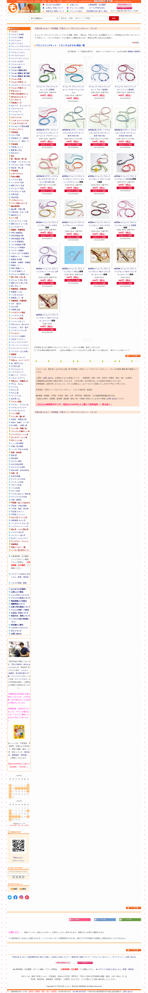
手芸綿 (13, 506)
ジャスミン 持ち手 (18, 535)
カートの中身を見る (97, 8)
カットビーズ (25, 106)
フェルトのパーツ (18, 64)
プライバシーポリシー (101, 957)
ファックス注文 (76, 11)
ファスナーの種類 (18, 336)
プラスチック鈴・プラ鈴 (20, 165)
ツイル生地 (15, 488)
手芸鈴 (13, 162)
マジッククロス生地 (19, 497)
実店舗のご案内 (17, 625)
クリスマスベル (24, 162)
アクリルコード (17, 369)
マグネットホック (18, 357)
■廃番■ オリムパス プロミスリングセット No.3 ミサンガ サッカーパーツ (125, 271)
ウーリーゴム (16, 396)
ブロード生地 (16, 485)
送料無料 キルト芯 (18, 520)
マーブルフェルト (18, 55)
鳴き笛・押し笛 (17, 168)
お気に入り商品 (17, 592)
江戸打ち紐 (15, 366)
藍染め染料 (15, 470)
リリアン (23, 375)
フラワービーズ (17, 109)
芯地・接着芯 (16, 500)
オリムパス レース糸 (19, 221)
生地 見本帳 (15, 476)
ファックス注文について (20, 598)
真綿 (20, 509)
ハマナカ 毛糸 (16, 180)
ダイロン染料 (16, 461)
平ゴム (13, 384)
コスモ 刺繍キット (18, 271)
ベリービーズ (16, 112)
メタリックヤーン (18, 378)
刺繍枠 (20, 262)
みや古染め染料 (17, 464)
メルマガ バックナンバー (19, 628)
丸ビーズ (14, 106)
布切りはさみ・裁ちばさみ (20, 324)
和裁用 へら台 (16, 292)
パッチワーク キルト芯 (20, 523)
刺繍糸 (11, 673)
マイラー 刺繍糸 (17, 250)
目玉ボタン (15, 153)
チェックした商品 (77, 8)
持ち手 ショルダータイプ (19, 538)
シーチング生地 (17, 482)
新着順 (137, 51)
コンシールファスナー (19, 342)
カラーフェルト (17, 43)
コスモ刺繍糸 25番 (18, 245)
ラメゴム (14, 387)
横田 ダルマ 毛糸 (17, 185)
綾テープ (14, 375)
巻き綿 (25, 509)
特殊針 (13, 422)
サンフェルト (16, 40)
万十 (13, 304)
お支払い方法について (54, 8)
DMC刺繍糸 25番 (17, 239)
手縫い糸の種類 (17, 446)
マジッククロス (21, 679)
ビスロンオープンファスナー (20, 348)
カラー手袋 (15, 135)
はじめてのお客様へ (54, 5)
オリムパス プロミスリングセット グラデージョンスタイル (73, 89)
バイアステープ (17, 372)
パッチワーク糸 (17, 315)
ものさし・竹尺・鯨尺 (19, 327)
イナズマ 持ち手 (17, 532)
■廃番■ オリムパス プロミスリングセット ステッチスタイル (99, 225)
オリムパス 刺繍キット (20, 274)
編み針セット (16, 215)
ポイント (131, 11)
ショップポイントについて (20, 595)
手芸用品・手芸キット (60, 412)
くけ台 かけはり (17, 295)
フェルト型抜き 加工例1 (20, 73)
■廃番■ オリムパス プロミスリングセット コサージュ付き (99, 179)
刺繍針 (19, 422)
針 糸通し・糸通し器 (19, 425)
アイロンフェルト (18, 52)
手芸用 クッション (18, 514)
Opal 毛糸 (15, 197)
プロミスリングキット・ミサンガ (84, 412)
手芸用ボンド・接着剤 (19, 138)
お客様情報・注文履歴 (97, 5)
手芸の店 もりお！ (42, 412)
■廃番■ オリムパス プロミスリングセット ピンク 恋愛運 (125, 223)
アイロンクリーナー (19, 407)
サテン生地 (15, 491)
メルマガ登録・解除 (19, 583)
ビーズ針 (26, 422)
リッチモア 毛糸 (17, 182)
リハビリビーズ (17, 115)
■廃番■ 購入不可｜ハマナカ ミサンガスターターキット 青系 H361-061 (73, 133)
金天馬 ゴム (15, 399)
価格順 (130, 51)
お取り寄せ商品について (20, 607)
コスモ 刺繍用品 (17, 241)
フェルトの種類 (17, 37)
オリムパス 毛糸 (17, 188)
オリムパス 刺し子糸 (19, 280)
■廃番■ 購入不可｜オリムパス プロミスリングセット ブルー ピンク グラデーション (47, 133)
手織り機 (21, 209)
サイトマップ (16, 631)
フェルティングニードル (20, 85)
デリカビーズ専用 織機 (20, 126)
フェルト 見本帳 (17, 34)
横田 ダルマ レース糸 (19, 224)
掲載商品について (18, 604)
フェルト (24, 670)
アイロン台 (24, 405)
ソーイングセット (18, 321)
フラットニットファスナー (20, 345)
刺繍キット (15, 265)
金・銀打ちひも (17, 363)
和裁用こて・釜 (17, 298)
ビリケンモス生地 (18, 479)
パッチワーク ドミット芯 (19, 526)
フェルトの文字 (17, 61)
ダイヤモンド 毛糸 (18, 191)
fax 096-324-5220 (79, 991)
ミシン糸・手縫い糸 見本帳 (19, 449)
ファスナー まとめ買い (20, 351)
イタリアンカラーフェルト (20, 58)
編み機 (13, 209)
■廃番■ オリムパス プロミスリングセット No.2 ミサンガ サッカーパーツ (99, 271)
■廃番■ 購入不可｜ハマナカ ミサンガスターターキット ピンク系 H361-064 (47, 179)
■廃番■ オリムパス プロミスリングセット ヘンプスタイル (73, 225)
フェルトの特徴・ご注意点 (20, 610)
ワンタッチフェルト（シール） (21, 49)
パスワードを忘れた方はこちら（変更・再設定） (116, 969)
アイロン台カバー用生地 (20, 494)
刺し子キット (16, 286)
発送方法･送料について (55, 11)
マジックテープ (17, 676)
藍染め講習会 (24, 470)
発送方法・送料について (20, 616)
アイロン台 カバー (18, 410)
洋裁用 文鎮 (15, 310)
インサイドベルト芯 (19, 330)
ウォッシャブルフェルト (20, 46)
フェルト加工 (16, 67)
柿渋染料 (14, 458)
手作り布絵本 (16, 664)
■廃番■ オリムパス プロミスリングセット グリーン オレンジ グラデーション (73, 179)
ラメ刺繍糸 (25, 256)
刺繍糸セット (15, 256)
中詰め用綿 (22, 506)
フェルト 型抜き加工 (19, 70)
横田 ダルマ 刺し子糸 (19, 283)
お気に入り (74, 5)
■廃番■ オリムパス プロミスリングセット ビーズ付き (47, 223)
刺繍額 (27, 262)
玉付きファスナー (18, 339)
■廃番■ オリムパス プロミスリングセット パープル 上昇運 (47, 271)
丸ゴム (20, 384)
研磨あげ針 (22, 419)
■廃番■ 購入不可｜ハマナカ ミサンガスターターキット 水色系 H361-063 (125, 133)
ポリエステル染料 (18, 467)
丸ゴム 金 (14, 390)
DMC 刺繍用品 (17, 233)
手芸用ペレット (17, 147)
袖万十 (19, 304)
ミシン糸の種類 (17, 443)
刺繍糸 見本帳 (16, 259)
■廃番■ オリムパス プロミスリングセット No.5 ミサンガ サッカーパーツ (47, 318)
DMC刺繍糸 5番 (17, 236)
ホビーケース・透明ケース (20, 141)
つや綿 (13, 509)
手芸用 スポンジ (17, 512)
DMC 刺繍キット (17, 268)
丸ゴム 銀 (14, 393)
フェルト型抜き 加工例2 (20, 76)
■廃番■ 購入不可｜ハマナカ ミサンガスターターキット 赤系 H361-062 (99, 133)
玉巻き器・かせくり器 (19, 212)
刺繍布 (13, 262)
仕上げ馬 (14, 307)
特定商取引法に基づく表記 (96, 11)
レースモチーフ (17, 227)
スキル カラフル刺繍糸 (20, 253)
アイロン (14, 405)
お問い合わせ (16, 634)
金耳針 (13, 419)
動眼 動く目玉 (16, 150)
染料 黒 (14, 455)
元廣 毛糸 (14, 194)
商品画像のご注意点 (19, 601)
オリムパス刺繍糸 (18, 247)
